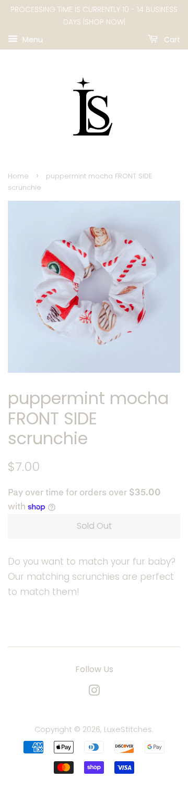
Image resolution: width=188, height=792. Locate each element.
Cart (171, 39)
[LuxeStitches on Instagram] (94, 692)
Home (18, 176)
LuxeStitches (128, 729)
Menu (31, 39)
